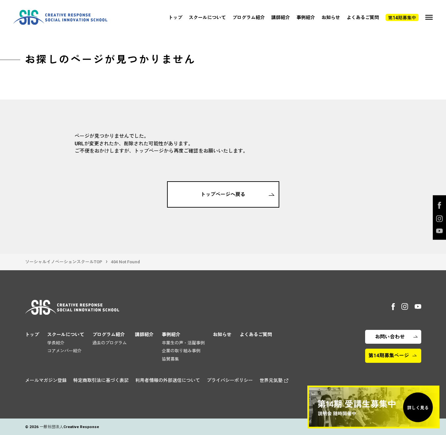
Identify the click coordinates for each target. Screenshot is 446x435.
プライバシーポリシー (230, 380)
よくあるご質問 (363, 17)
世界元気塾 (271, 380)
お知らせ (331, 17)
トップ (175, 17)
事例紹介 (305, 17)
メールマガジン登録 (46, 380)
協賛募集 (170, 359)
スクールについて (207, 17)
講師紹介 (280, 17)
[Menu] (429, 17)
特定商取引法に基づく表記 (101, 380)
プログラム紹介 (248, 17)
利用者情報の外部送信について (167, 380)
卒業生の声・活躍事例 (183, 342)
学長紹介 (55, 342)
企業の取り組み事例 (181, 350)
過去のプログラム (109, 342)
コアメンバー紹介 (64, 350)
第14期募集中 (402, 17)
